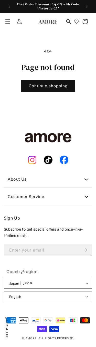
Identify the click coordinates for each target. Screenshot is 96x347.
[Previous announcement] (9, 6)
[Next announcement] (86, 6)
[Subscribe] (86, 250)
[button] (7, 21)
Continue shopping (48, 85)
